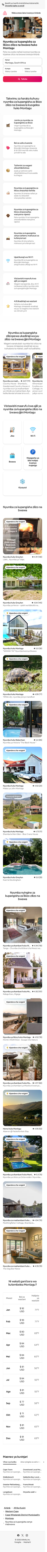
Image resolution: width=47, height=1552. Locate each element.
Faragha (18, 1542)
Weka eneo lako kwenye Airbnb (26, 13)
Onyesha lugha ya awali (14, 6)
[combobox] (22, 62)
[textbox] (13, 71)
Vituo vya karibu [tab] (9, 1462)
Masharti (27, 1542)
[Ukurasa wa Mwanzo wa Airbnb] (5, 13)
